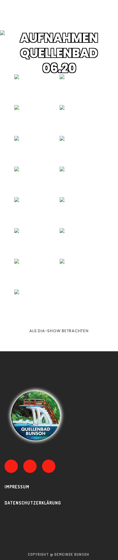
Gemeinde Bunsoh (72, 554)
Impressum (17, 486)
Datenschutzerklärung (33, 502)
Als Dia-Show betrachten (58, 331)
